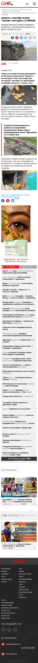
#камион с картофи (8, 195)
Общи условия (6, 605)
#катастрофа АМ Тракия (10, 197)
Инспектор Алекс (25, 574)
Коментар (22, 582)
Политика (4, 574)
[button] (3, 515)
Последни (10, 267)
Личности (22, 597)
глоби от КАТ (5, 610)
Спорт (3, 576)
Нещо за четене (6, 579)
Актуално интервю (25, 592)
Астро (21, 595)
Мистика (22, 587)
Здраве (21, 571)
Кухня (21, 576)
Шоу (20, 569)
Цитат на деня (24, 590)
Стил (20, 584)
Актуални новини (25, 9)
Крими (15, 9)
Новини (18, 11)
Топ (12, 11)
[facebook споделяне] (12, 38)
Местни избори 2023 (8, 613)
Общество (6, 11)
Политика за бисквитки (10, 608)
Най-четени (28, 267)
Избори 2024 (5, 616)
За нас (3, 600)
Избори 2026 (5, 618)
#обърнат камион (23, 195)
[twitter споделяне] (21, 38)
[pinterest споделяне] (16, 38)
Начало (4, 9)
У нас (10, 9)
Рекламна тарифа (7, 603)
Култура (4, 582)
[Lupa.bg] (3, 64)
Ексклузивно (7, 504)
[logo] (7, 3)
